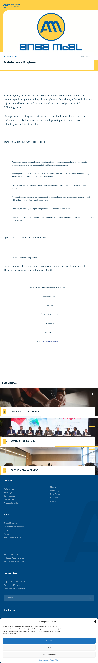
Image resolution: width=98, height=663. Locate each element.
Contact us (9, 610)
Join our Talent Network (14, 558)
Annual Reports (10, 523)
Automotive (9, 489)
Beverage (8, 493)
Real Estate (55, 494)
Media (53, 487)
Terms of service (43, 660)
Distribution (9, 500)
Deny (49, 648)
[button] (94, 621)
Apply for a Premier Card (14, 582)
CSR (6, 530)
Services (54, 498)
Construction (9, 496)
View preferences (49, 655)
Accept (49, 641)
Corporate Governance (14, 527)
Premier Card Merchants (14, 589)
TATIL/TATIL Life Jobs (14, 562)
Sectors (8, 480)
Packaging (54, 491)
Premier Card (10, 573)
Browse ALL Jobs (11, 555)
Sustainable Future (12, 538)
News (6, 534)
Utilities (53, 501)
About (7, 514)
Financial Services (12, 503)
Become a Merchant (13, 585)
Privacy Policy (54, 660)
